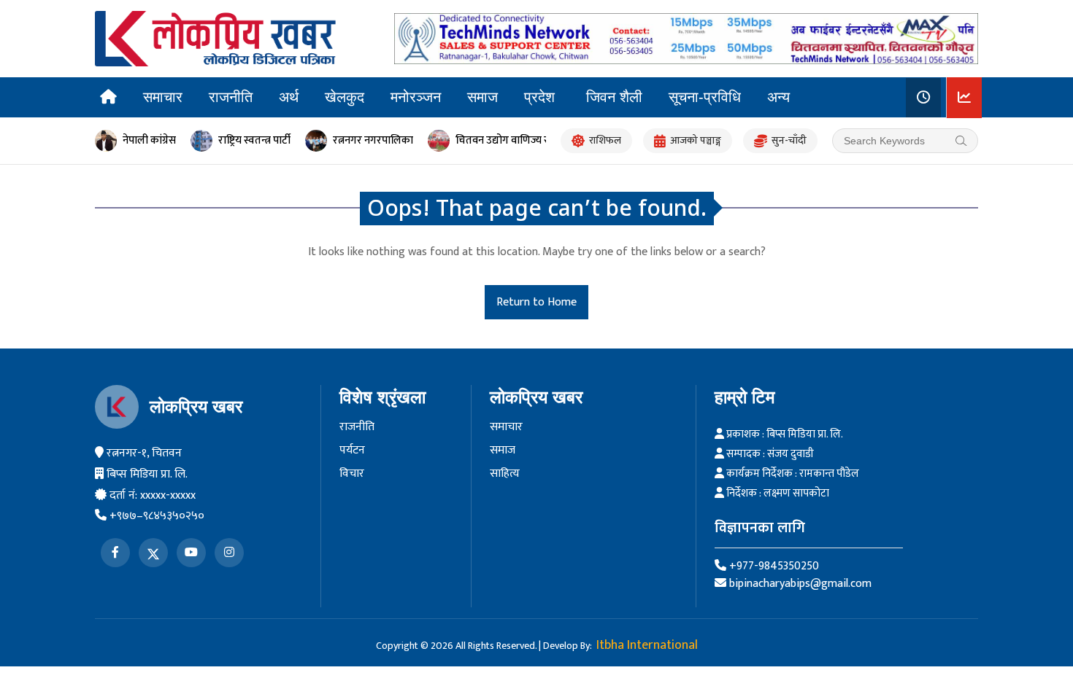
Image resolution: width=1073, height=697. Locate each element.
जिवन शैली (614, 97)
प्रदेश (539, 97)
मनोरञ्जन (416, 97)
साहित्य (505, 474)
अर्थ (289, 97)
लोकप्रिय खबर (196, 406)
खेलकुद (344, 97)
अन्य (778, 97)
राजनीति (231, 97)
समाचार (162, 97)
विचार (351, 474)
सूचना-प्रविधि (705, 97)
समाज (482, 97)
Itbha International (647, 645)
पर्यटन (352, 450)
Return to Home (536, 302)
